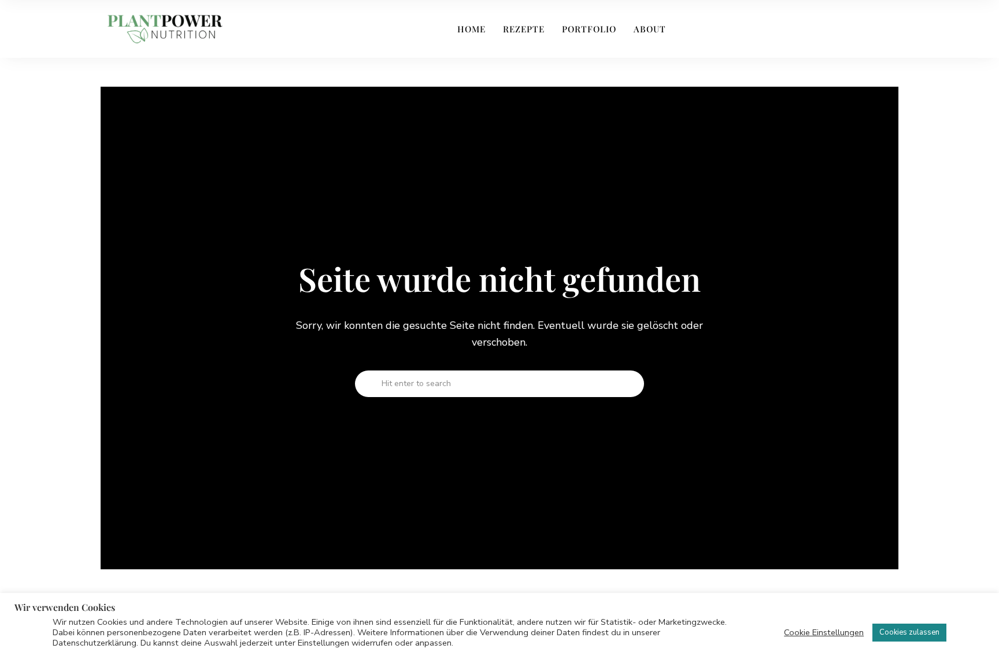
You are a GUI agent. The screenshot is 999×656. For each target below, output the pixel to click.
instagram (817, 28)
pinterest (837, 28)
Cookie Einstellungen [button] (824, 632)
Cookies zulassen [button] (909, 632)
